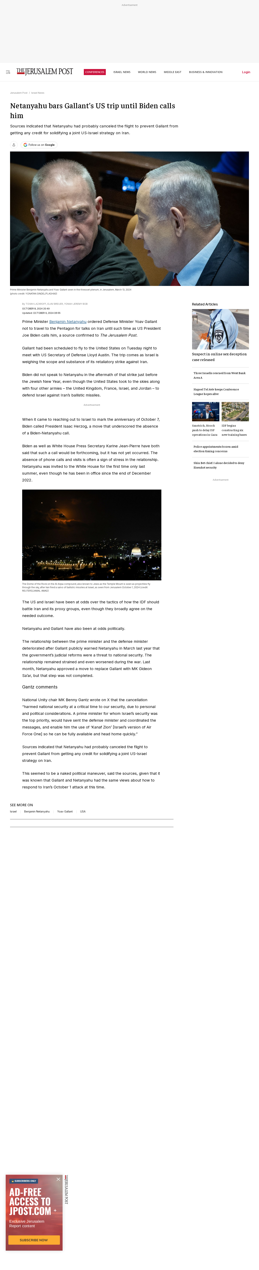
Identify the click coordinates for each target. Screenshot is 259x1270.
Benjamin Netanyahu (67, 321)
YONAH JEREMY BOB (76, 303)
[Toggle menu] (8, 72)
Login (246, 72)
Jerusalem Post (18, 92)
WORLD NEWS (147, 72)
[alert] (34, 1226)
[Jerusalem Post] (42, 72)
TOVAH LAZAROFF (36, 303)
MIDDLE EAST (172, 72)
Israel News (37, 92)
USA (83, 811)
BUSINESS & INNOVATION (205, 72)
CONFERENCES (94, 72)
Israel (13, 811)
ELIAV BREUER (55, 303)
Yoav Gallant (65, 811)
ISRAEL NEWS (121, 72)
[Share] (14, 145)
